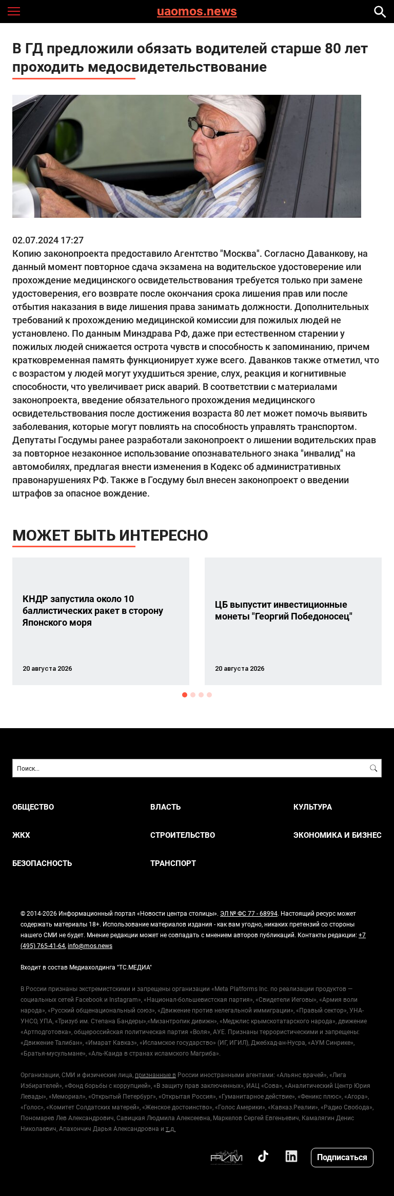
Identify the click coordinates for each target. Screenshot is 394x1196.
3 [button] (201, 694)
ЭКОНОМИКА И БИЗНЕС (337, 835)
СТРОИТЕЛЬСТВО (182, 835)
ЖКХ (21, 835)
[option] (101, 621)
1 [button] (184, 694)
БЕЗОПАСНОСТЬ (42, 863)
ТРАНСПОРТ (173, 863)
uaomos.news (197, 11)
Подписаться (342, 1156)
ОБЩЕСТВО (33, 807)
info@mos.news (90, 945)
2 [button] (192, 694)
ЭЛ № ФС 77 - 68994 (249, 913)
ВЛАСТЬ (165, 807)
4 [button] (209, 694)
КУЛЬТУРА (312, 807)
